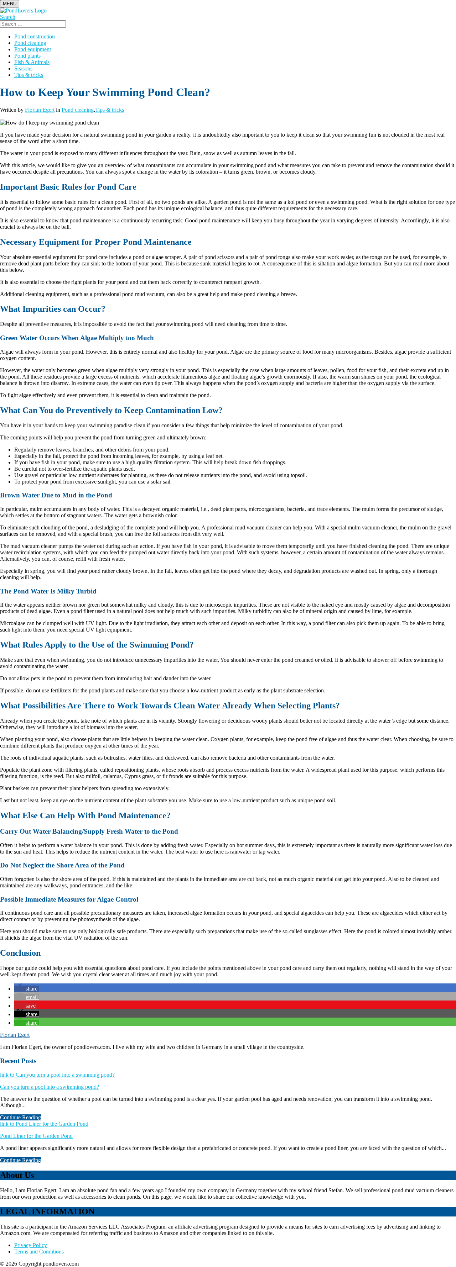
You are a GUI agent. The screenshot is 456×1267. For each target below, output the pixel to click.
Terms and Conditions (39, 1251)
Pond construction (34, 36)
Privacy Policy (30, 1245)
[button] (26, 989)
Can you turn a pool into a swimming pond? (49, 1087)
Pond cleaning (30, 43)
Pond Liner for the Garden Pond (36, 1136)
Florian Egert (40, 110)
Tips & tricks (28, 75)
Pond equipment (32, 49)
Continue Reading (20, 1117)
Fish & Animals (32, 62)
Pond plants (27, 56)
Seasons (23, 68)
